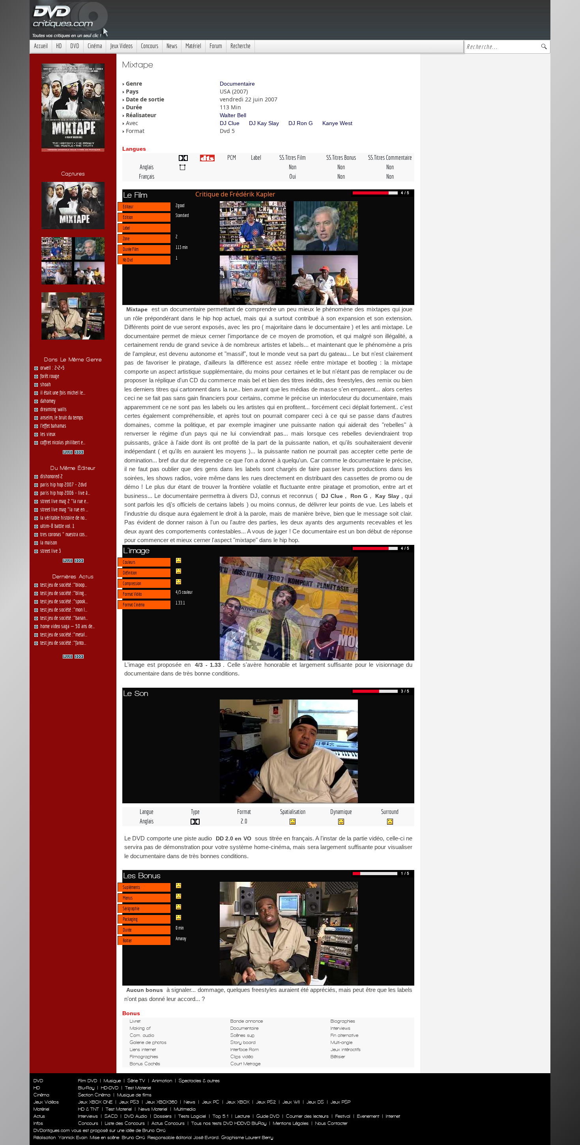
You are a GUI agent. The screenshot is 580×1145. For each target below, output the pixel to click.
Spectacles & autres (199, 1080)
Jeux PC (210, 1102)
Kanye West (337, 123)
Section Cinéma (94, 1095)
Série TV (136, 1080)
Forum (216, 46)
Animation (162, 1080)
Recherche (240, 46)
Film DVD (87, 1080)
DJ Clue (229, 123)
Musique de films (134, 1095)
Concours (149, 46)
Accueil (41, 46)
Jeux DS (315, 1102)
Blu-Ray (86, 1087)
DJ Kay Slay (264, 123)
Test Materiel (138, 1087)
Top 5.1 (220, 1116)
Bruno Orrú (133, 1137)
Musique (112, 1080)
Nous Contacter (331, 1123)
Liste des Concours (125, 1123)
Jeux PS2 (266, 1102)
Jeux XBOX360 (161, 1102)
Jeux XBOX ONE (95, 1102)
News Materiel (152, 1109)
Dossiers (163, 1116)
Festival (342, 1116)
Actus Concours (168, 1123)
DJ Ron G (300, 123)
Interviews (88, 1116)
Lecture (242, 1116)
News (172, 46)
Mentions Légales (291, 1123)
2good (180, 205)
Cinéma (95, 46)
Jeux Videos (121, 46)
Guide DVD (267, 1116)
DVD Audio (135, 1116)
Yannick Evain (72, 1137)
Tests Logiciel (192, 1116)
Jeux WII (291, 1102)
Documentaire (237, 83)
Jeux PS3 (129, 1102)
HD (59, 46)
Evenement (368, 1116)
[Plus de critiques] (73, 451)
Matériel (193, 46)
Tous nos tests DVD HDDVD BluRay (228, 1123)
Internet (393, 1116)
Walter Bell (233, 115)
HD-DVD (109, 1087)
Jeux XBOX (237, 1102)
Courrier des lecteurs (307, 1116)
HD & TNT (88, 1109)
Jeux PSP (340, 1102)
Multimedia (185, 1109)
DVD (74, 46)
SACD (111, 1116)
